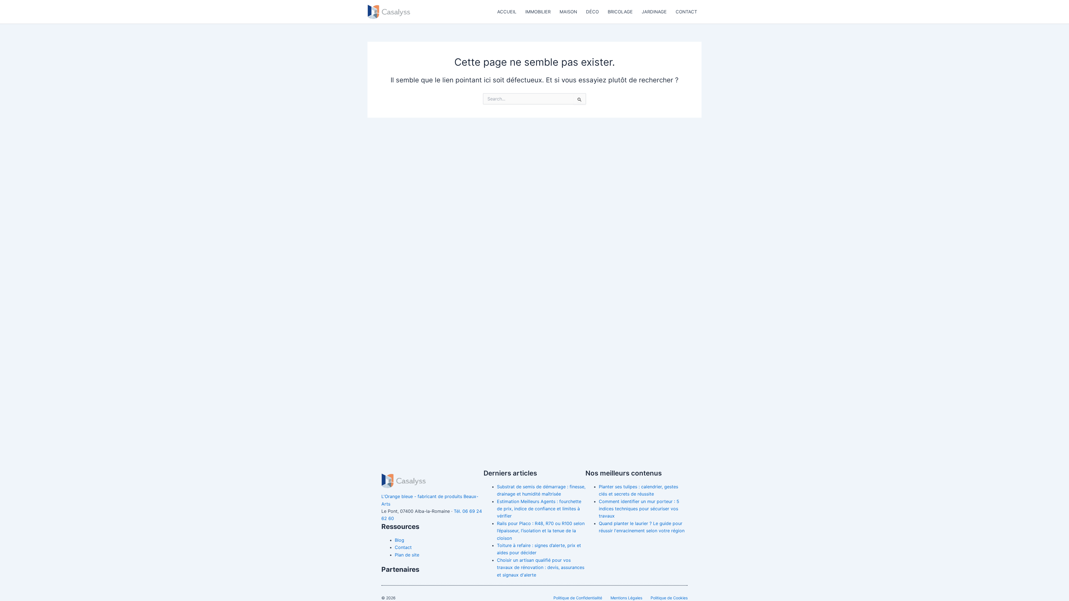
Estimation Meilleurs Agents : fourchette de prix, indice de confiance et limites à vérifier (539, 509)
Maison (568, 11)
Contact (686, 11)
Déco (592, 11)
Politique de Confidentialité (577, 597)
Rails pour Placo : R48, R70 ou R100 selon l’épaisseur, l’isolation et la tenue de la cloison (541, 531)
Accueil (506, 11)
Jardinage (654, 11)
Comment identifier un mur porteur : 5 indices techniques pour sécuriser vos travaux (639, 509)
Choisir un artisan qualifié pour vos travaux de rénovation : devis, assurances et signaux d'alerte (540, 567)
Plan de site (407, 555)
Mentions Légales (626, 597)
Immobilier (538, 11)
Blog (399, 540)
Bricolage (620, 11)
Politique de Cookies (669, 597)
